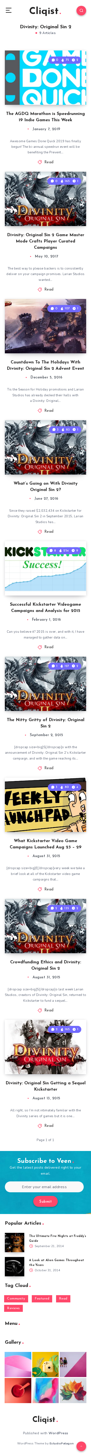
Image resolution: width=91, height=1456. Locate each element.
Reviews (13, 1308)
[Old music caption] (73, 1364)
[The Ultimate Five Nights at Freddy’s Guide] (14, 1242)
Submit (45, 1202)
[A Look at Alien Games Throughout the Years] (14, 1266)
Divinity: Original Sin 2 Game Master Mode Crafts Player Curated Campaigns (45, 241)
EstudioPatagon (62, 1443)
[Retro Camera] (45, 1364)
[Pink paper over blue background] (18, 1364)
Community (16, 1298)
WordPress (58, 1433)
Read (49, 162)
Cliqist (43, 11)
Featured (42, 1298)
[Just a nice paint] (45, 1390)
